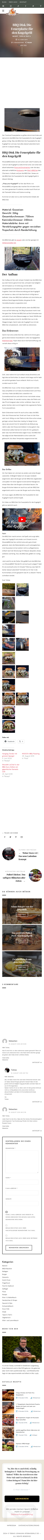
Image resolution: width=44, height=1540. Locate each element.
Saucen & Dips (7, 1303)
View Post (22, 914)
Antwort (36, 1062)
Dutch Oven (6, 1280)
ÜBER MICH (13, 2)
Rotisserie (20, 170)
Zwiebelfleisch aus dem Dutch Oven (22, 960)
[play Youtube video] (22, 519)
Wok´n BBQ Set (32, 170)
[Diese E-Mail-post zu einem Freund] (21, 837)
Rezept (15, 36)
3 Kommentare (18, 42)
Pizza (4, 1292)
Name (8, 1178)
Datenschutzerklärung (22, 1514)
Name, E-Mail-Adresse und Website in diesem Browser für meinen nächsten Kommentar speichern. (20, 1217)
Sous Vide (5, 1309)
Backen (4, 1266)
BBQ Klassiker (7, 1269)
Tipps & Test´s (25, 36)
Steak (4, 1312)
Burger (4, 1274)
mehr (37, 1373)
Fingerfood (6, 1283)
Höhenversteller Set (9, 243)
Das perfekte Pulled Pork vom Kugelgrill (22, 934)
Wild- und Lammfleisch (10, 1320)
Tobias (14, 1070)
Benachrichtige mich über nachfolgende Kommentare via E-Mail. (21, 1229)
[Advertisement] (22, 84)
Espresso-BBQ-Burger (23, 1443)
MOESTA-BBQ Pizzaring (31, 754)
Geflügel (5, 1289)
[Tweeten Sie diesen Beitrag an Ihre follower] (10, 837)
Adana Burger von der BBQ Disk (22, 908)
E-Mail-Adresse (12, 1188)
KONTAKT (23, 2)
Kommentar (11, 1148)
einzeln (19, 240)
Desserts (5, 1277)
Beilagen (5, 1271)
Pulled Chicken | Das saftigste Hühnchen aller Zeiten (22, 877)
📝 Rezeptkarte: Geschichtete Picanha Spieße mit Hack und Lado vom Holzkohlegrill (28, 1406)
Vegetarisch (6, 1318)
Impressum (11, 1525)
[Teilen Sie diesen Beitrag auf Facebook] (4, 837)
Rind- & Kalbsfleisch (9, 1297)
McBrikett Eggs (7, 341)
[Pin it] (16, 837)
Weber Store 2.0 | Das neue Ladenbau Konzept (22, 855)
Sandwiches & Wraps (9, 1300)
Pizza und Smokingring (22, 167)
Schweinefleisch (7, 1306)
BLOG (4, 2)
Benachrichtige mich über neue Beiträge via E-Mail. (21, 1239)
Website (8, 1199)
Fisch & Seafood (8, 1286)
